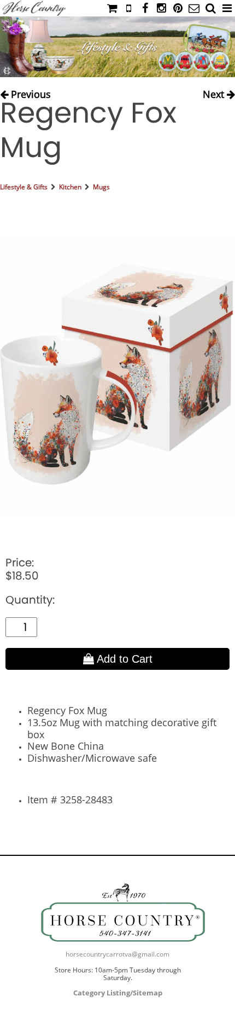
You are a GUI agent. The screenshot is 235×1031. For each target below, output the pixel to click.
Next (215, 92)
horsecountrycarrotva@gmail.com (117, 954)
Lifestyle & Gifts (24, 187)
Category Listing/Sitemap (117, 993)
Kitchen (70, 187)
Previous (29, 92)
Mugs (101, 187)
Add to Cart (123, 659)
